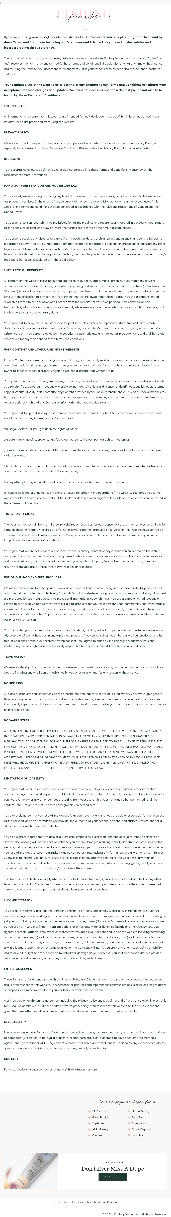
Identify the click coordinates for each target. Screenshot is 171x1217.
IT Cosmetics (101, 1111)
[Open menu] (85, 30)
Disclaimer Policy (81, 1202)
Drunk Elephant (142, 1129)
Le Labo (137, 1135)
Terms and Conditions (107, 1202)
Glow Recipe (100, 1117)
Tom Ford (138, 1117)
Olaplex (97, 1135)
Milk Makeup (100, 1129)
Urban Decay (140, 1111)
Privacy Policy (59, 1202)
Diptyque (98, 1123)
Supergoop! (139, 1123)
